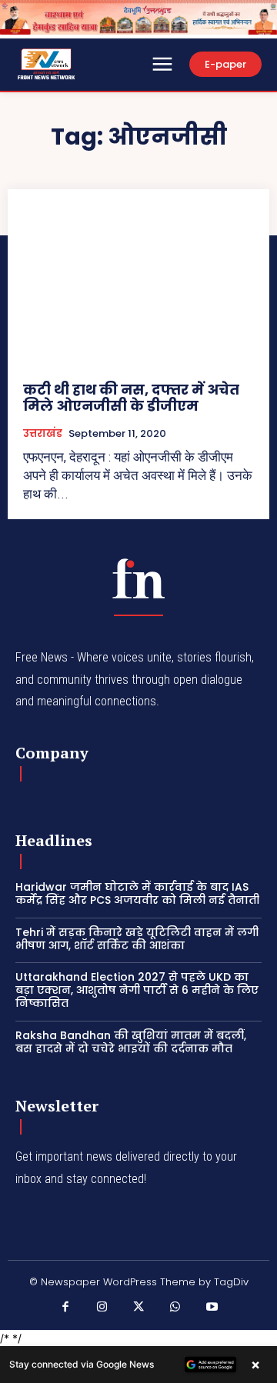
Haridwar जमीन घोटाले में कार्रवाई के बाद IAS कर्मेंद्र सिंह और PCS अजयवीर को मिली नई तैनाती (137, 893)
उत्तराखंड (42, 434)
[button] (138, 1364)
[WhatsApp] (175, 1307)
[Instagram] (102, 1307)
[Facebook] (65, 1307)
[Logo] (138, 578)
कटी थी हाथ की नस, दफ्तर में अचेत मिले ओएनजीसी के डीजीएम (131, 398)
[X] (138, 1307)
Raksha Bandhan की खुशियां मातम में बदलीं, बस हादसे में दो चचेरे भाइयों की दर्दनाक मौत (130, 1042)
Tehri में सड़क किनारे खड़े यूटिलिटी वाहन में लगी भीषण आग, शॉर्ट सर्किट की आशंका (137, 939)
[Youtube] (211, 1307)
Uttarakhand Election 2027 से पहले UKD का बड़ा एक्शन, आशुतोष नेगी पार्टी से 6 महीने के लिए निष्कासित (137, 990)
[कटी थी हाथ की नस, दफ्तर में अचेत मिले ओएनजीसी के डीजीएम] (138, 285)
